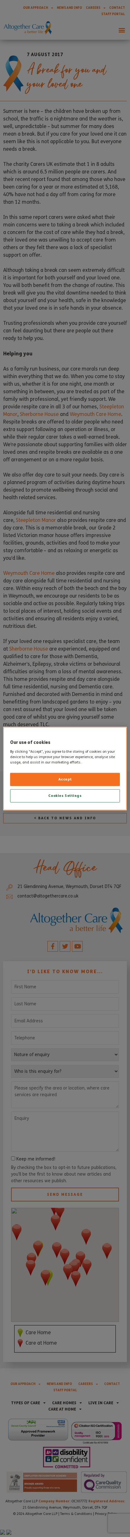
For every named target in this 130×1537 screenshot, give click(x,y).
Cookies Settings (64, 795)
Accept (65, 779)
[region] (65, 768)
